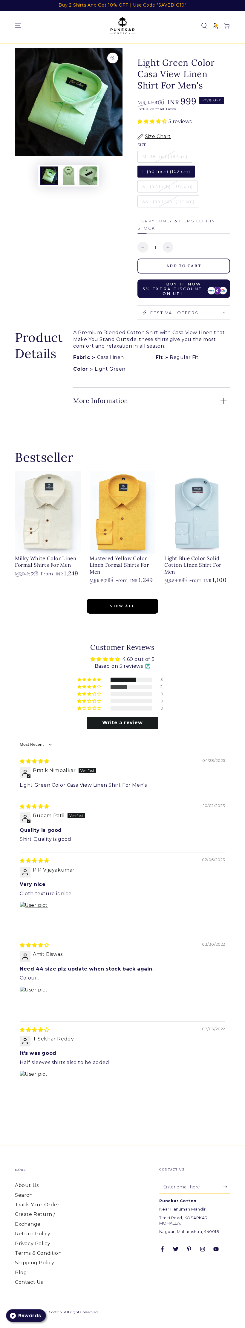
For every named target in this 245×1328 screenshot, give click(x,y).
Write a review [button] (122, 722)
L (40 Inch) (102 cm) (166, 171)
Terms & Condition (38, 1253)
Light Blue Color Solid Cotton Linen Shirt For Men (192, 565)
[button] (204, 25)
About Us (27, 1185)
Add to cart (183, 265)
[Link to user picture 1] (34, 916)
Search (24, 1195)
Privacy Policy (32, 1243)
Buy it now (173, 289)
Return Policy (32, 1234)
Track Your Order (37, 1205)
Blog (21, 1272)
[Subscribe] (226, 1186)
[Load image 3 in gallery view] (88, 175)
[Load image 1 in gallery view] (49, 175)
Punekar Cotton (46, 1312)
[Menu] (18, 25)
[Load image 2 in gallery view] (69, 175)
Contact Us (29, 1282)
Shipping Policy (34, 1263)
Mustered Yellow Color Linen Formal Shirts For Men (119, 565)
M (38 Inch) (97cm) (164, 156)
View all (122, 606)
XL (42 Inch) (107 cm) (167, 186)
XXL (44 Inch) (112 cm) (168, 201)
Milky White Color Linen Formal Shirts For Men (45, 561)
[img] (34, 761)
